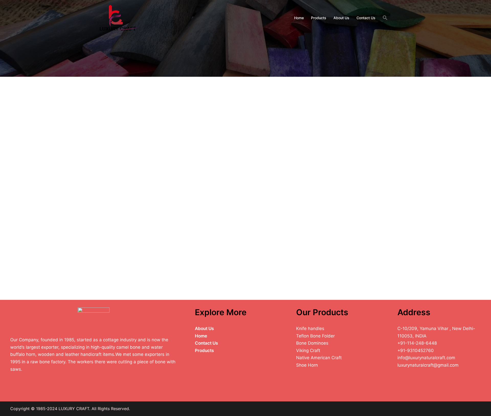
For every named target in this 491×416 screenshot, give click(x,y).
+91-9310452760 (415, 350)
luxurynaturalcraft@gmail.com (428, 365)
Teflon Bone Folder (315, 335)
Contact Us (365, 18)
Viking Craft (308, 350)
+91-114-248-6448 (417, 343)
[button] (385, 18)
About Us (341, 18)
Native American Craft (319, 357)
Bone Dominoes (312, 343)
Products (318, 18)
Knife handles (310, 328)
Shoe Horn (307, 365)
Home (299, 18)
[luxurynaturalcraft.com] (119, 17)
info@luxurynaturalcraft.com (426, 357)
